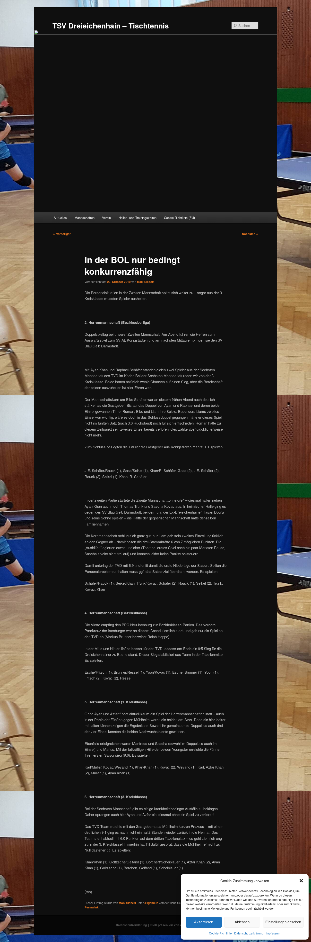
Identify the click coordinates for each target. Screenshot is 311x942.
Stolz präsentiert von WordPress (172, 925)
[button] (301, 880)
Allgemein (151, 903)
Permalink (92, 907)
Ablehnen (242, 922)
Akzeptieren (203, 922)
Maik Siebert (145, 282)
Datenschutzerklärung (248, 933)
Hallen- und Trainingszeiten (137, 217)
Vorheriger (61, 234)
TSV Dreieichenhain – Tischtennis (110, 25)
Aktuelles (60, 217)
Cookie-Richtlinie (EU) (179, 217)
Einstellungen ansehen (283, 922)
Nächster (250, 234)
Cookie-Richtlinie (220, 933)
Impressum (273, 933)
